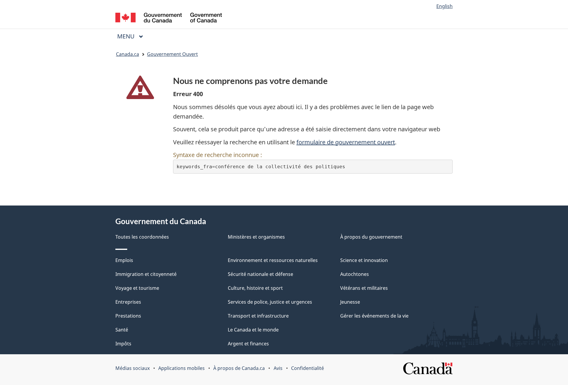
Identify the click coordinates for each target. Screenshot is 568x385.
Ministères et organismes (256, 237)
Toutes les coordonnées (142, 237)
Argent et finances (248, 343)
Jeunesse (350, 302)
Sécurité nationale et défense (260, 274)
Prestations (128, 316)
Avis (278, 368)
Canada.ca (127, 54)
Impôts (123, 343)
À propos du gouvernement (371, 237)
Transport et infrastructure (258, 316)
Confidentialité (307, 368)
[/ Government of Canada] (168, 18)
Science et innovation (364, 260)
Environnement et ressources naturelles (273, 260)
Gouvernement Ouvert (172, 54)
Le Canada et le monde (253, 329)
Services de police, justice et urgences (270, 302)
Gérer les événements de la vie (374, 316)
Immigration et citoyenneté (146, 274)
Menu (132, 36)
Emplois (124, 260)
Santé (121, 329)
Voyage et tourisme (137, 288)
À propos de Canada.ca (239, 368)
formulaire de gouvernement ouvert (345, 142)
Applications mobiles (181, 368)
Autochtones (354, 274)
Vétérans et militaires (364, 288)
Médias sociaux (132, 368)
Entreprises (128, 302)
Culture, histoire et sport (255, 288)
